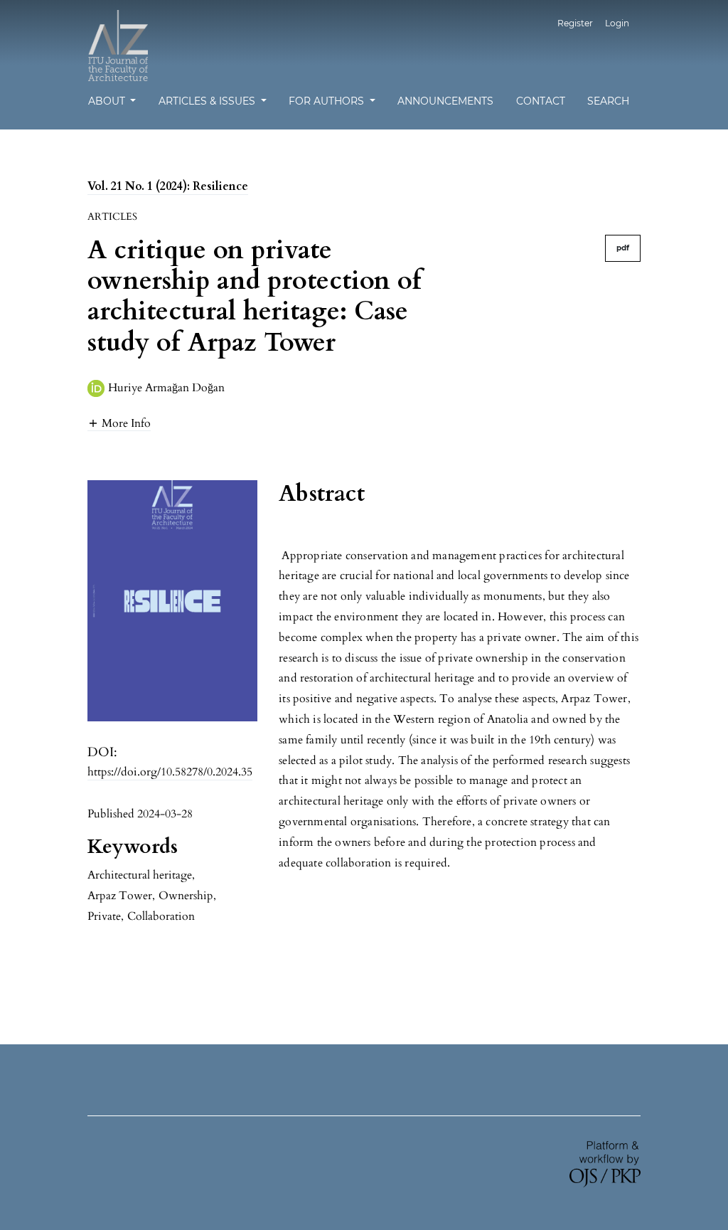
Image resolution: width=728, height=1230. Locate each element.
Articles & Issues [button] (208, 101)
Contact (540, 101)
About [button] (108, 101)
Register (575, 23)
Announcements (445, 101)
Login (617, 23)
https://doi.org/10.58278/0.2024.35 (169, 772)
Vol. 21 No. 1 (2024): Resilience (167, 186)
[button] (119, 423)
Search (608, 101)
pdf (622, 248)
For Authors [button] (328, 101)
